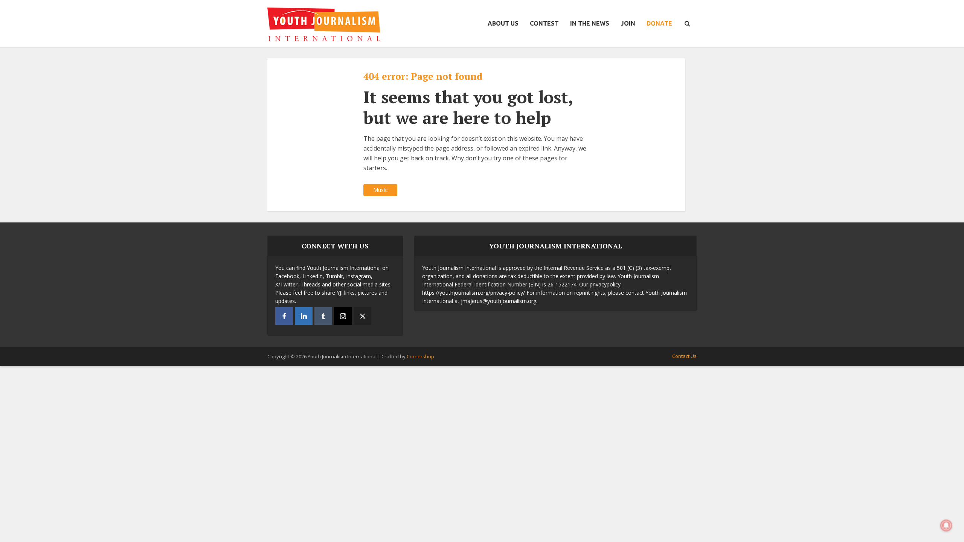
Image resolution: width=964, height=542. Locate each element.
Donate (659, 23)
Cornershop (420, 356)
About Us (503, 23)
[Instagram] (343, 316)
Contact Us (684, 356)
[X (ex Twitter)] (362, 316)
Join (628, 23)
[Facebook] (284, 316)
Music (380, 189)
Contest (544, 23)
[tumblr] (323, 316)
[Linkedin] (304, 316)
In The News (589, 23)
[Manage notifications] (946, 525)
